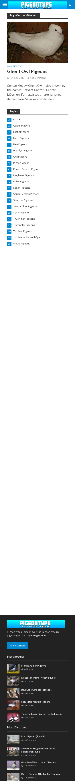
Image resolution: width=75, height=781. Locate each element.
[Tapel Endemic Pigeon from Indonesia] (13, 717)
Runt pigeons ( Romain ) (33, 736)
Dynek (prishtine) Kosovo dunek (38, 677)
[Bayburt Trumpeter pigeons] (13, 692)
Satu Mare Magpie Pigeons (35, 701)
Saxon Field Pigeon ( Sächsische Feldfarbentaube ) (38, 750)
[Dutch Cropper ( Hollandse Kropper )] (13, 777)
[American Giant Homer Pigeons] (13, 765)
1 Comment (30, 765)
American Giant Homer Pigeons (38, 762)
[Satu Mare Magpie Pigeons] (13, 705)
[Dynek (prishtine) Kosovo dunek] (13, 680)
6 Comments (31, 740)
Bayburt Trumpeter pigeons (36, 689)
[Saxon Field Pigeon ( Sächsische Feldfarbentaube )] (13, 751)
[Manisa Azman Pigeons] (13, 668)
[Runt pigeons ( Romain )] (13, 739)
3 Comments (31, 755)
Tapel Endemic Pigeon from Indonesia (41, 714)
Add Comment (38, 77)
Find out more (17, 645)
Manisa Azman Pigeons (33, 665)
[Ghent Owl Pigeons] (37, 42)
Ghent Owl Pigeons (27, 71)
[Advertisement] (37, 573)
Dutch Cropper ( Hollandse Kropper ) (41, 774)
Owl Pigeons (15, 66)
